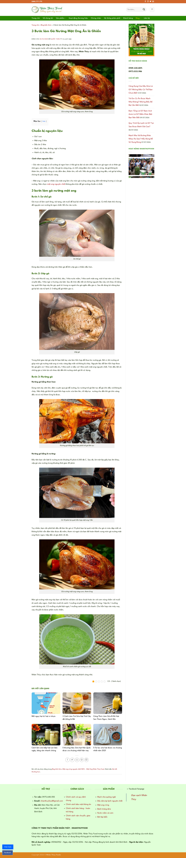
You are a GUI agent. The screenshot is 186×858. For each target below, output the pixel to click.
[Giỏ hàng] (152, 9)
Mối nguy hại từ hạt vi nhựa (43, 716)
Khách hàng (128, 18)
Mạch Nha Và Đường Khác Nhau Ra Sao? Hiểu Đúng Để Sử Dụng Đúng (141, 139)
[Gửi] (144, 9)
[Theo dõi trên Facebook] (145, 1)
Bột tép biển (102, 817)
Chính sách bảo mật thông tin (78, 804)
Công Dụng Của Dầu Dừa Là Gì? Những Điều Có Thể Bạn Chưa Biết (141, 89)
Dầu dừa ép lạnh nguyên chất (109, 801)
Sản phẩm (60, 18)
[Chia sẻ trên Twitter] (72, 760)
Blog (137, 18)
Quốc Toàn (55, 39)
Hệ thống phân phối (112, 18)
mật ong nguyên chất (56, 184)
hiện (44, 121)
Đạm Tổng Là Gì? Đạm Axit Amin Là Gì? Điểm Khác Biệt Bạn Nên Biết (140, 114)
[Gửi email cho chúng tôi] (153, 1)
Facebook (7, 852)
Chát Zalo (7, 847)
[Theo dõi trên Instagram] (148, 1)
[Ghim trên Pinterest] (82, 760)
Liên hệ (147, 18)
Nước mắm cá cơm (105, 813)
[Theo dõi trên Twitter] (150, 1)
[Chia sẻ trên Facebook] (67, 760)
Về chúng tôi (48, 18)
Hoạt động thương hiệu (78, 18)
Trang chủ (36, 18)
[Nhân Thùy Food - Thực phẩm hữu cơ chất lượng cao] (47, 9)
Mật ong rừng (103, 805)
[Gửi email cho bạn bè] (77, 760)
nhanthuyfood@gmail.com (52, 801)
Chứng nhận (96, 18)
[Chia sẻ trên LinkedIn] (86, 760)
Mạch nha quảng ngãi (106, 797)
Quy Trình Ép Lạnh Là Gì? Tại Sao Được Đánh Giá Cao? (141, 124)
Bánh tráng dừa (104, 809)
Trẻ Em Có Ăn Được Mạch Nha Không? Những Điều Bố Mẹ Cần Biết (140, 102)
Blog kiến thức (46, 25)
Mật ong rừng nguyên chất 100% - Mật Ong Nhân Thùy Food (83, 769)
